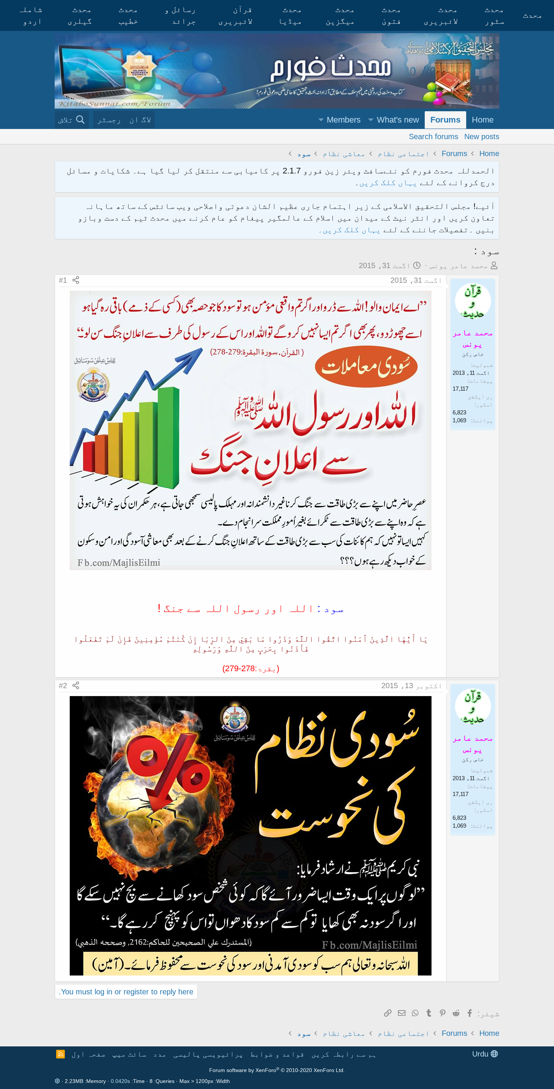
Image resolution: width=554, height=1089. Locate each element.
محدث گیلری (79, 15)
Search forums (433, 136)
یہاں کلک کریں (388, 182)
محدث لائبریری (441, 15)
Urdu (481, 1054)
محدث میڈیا (290, 15)
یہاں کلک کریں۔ (350, 229)
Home (483, 119)
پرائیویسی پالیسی (208, 1054)
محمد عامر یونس (459, 265)
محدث (533, 15)
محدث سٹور (494, 15)
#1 (63, 280)
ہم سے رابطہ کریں (344, 1054)
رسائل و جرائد (180, 15)
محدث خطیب (128, 15)
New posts (481, 136)
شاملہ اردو (30, 15)
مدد (160, 1054)
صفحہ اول (89, 1054)
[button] (370, 120)
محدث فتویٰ (391, 15)
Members (344, 119)
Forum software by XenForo (277, 1070)
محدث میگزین (340, 15)
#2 (63, 685)
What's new (398, 119)
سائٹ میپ (129, 1054)
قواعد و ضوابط (277, 1054)
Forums (445, 119)
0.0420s (120, 1081)
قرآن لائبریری (235, 15)
